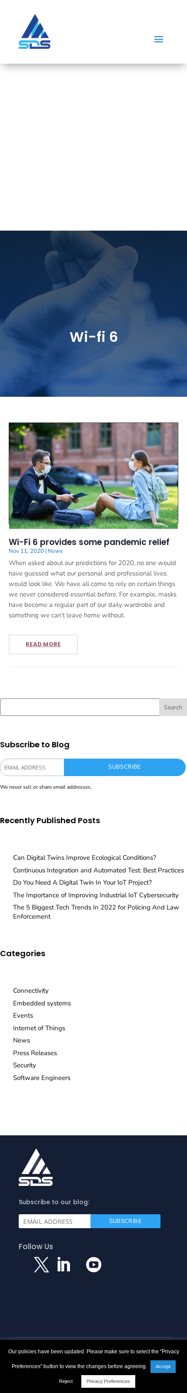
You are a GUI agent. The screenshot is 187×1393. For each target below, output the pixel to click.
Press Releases (35, 1053)
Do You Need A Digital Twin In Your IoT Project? (82, 882)
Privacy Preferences (108, 1381)
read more (43, 644)
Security (24, 1065)
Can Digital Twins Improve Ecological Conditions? (84, 857)
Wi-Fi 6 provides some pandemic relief (89, 542)
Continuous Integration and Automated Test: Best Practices (98, 870)
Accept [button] (163, 1366)
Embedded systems (42, 1003)
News (55, 551)
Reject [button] (66, 1381)
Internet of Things (39, 1028)
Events (23, 1015)
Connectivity (31, 990)
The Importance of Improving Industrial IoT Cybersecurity (96, 895)
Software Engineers (41, 1077)
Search (173, 707)
